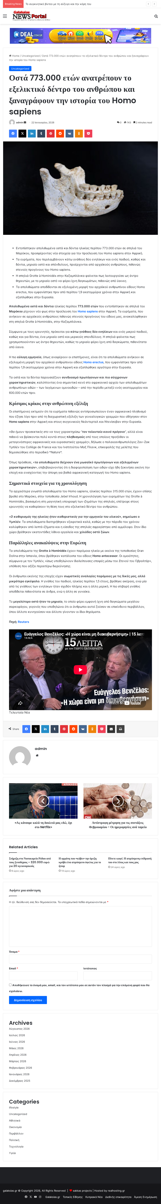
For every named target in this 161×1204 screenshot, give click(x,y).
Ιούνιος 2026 (17, 1041)
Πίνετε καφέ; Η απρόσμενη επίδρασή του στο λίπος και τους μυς (130, 860)
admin (19, 122)
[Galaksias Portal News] (31, 16)
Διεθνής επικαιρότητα (118, 1196)
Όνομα (14, 951)
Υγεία (12, 1153)
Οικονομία (15, 1127)
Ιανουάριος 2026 (19, 1074)
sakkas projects (82, 1190)
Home (15, 55)
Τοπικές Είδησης (73, 1196)
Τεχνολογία (16, 1146)
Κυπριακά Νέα (93, 1196)
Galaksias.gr (52, 1196)
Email (13, 968)
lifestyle (14, 1107)
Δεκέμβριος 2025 (19, 1080)
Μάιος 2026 (16, 1048)
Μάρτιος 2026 (17, 1061)
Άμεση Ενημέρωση (145, 1196)
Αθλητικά (14, 1120)
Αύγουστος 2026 (19, 1028)
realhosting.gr (116, 1190)
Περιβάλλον (16, 1133)
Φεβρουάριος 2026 (20, 1067)
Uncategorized (31, 55)
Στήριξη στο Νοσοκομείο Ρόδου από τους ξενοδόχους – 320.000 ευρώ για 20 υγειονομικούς (30, 862)
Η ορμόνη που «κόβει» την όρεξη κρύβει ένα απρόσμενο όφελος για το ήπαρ (80, 862)
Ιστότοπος (90, 968)
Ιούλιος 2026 (17, 1035)
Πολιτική (14, 1140)
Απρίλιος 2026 (18, 1054)
